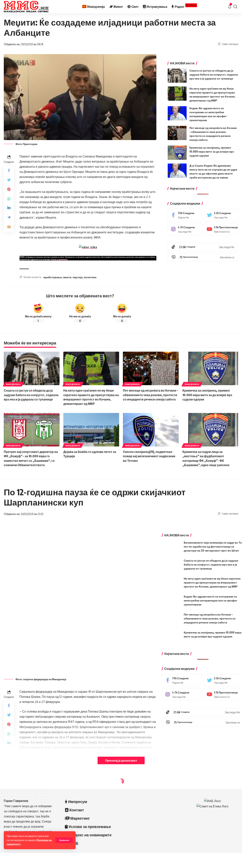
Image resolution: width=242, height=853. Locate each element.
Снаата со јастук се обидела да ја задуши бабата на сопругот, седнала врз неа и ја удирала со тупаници (213, 74)
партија (78, 277)
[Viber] (203, 257)
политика (90, 277)
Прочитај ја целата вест (121, 760)
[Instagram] (185, 229)
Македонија (13, 384)
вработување (52, 277)
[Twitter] (221, 215)
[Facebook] (185, 215)
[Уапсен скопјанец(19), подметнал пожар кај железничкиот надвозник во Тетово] (151, 429)
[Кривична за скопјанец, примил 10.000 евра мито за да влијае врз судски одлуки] (177, 153)
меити (67, 277)
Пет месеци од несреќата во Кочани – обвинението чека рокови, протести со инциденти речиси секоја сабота (150, 395)
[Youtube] (221, 229)
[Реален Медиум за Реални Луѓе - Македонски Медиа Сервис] (26, 6)
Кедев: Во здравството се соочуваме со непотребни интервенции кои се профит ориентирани (210, 600)
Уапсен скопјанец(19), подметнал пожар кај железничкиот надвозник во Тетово (149, 456)
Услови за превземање (59, 259)
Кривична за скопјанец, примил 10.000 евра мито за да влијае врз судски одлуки (211, 151)
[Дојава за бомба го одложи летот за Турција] (91, 429)
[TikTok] (203, 247)
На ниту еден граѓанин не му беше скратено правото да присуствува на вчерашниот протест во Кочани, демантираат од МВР (212, 582)
